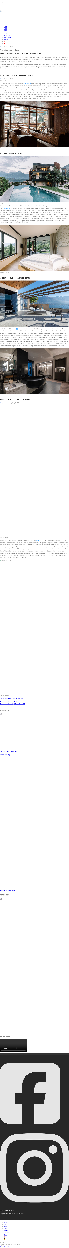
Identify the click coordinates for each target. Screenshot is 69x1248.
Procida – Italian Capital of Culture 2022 (12, 704)
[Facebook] (30, 1127)
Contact (11, 1210)
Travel (5, 1226)
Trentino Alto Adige (18, 698)
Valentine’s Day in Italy (7, 891)
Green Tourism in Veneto (9, 702)
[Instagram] (34, 1207)
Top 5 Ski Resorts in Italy (8, 752)
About (6, 39)
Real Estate (7, 1233)
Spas (11, 698)
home (5, 1222)
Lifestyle (6, 1231)
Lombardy (7, 698)
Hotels (2, 698)
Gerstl (38, 540)
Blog (5, 1224)
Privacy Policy (4, 1210)
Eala (17, 329)
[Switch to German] (4, 43)
